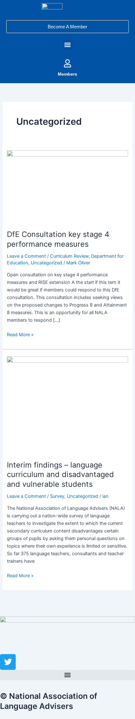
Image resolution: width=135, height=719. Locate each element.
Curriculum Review (69, 256)
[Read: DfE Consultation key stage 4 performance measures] (67, 186)
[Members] (67, 63)
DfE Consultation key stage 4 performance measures (58, 239)
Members (67, 74)
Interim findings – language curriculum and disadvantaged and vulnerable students (60, 474)
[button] (67, 44)
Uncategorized (46, 263)
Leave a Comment (26, 256)
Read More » (20, 334)
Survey (57, 496)
